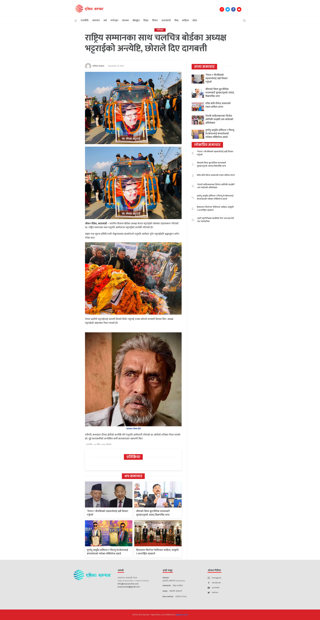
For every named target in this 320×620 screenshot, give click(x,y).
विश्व (176, 20)
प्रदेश (194, 20)
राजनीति (84, 20)
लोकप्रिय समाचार (207, 145)
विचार (155, 20)
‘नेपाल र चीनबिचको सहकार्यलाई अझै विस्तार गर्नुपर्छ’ (107, 513)
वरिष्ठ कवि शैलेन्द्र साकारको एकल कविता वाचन (218, 105)
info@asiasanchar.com (128, 584)
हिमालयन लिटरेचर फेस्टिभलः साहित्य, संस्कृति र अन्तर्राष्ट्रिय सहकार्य (157, 552)
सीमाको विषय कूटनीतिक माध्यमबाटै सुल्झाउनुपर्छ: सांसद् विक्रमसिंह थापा (153, 513)
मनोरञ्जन (114, 20)
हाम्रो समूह (167, 570)
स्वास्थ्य (125, 20)
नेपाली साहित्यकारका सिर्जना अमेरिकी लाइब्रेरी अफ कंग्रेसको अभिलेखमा (219, 119)
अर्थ (105, 20)
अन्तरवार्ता (166, 20)
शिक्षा (145, 20)
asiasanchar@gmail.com (129, 587)
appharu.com (182, 614)
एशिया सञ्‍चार (98, 66)
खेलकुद (136, 20)
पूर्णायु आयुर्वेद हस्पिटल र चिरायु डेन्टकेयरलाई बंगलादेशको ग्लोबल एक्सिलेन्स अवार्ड (107, 552)
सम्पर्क (121, 570)
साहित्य (185, 20)
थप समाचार (133, 476)
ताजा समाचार (204, 66)
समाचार (96, 20)
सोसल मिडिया (214, 570)
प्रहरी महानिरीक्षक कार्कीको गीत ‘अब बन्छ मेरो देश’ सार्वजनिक (215, 220)
